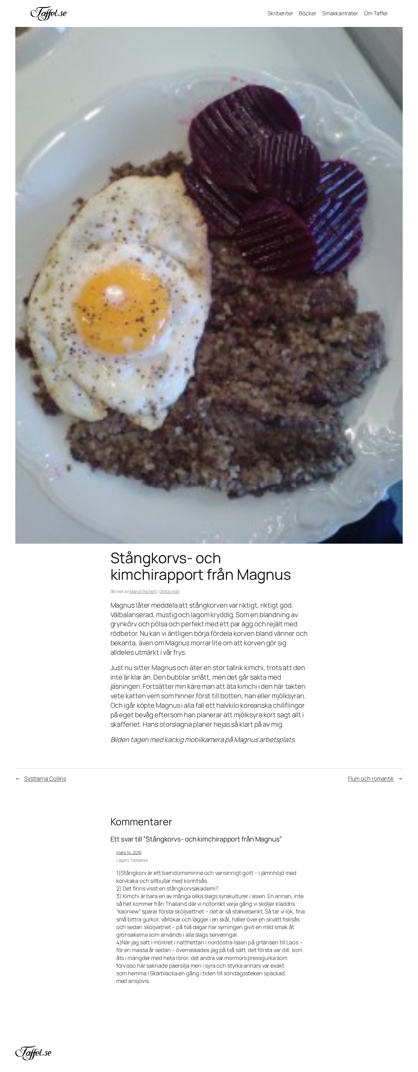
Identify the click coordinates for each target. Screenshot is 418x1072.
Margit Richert (143, 591)
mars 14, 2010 (129, 852)
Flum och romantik (371, 778)
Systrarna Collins (45, 778)
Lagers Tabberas (132, 860)
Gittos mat (169, 591)
